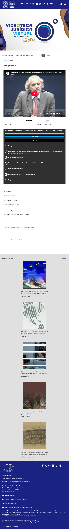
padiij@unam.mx (39, 522)
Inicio (5, 60)
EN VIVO (24, 4)
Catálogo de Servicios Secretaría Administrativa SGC (18, 481)
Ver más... (64, 258)
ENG (56, 3)
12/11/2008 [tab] (34, 140)
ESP (51, 4)
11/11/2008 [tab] (34, 136)
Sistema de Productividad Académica (13, 478)
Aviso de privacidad (10, 503)
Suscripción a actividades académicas (16, 499)
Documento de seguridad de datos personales (18, 507)
